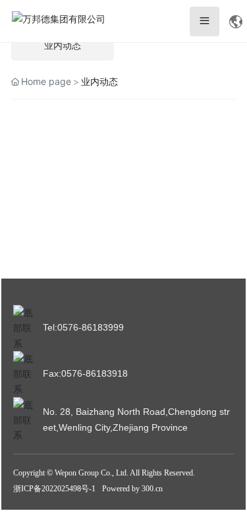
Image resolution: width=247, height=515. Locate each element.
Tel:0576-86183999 (83, 327)
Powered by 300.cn (132, 488)
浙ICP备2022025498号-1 (54, 488)
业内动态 (62, 46)
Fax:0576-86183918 (85, 373)
